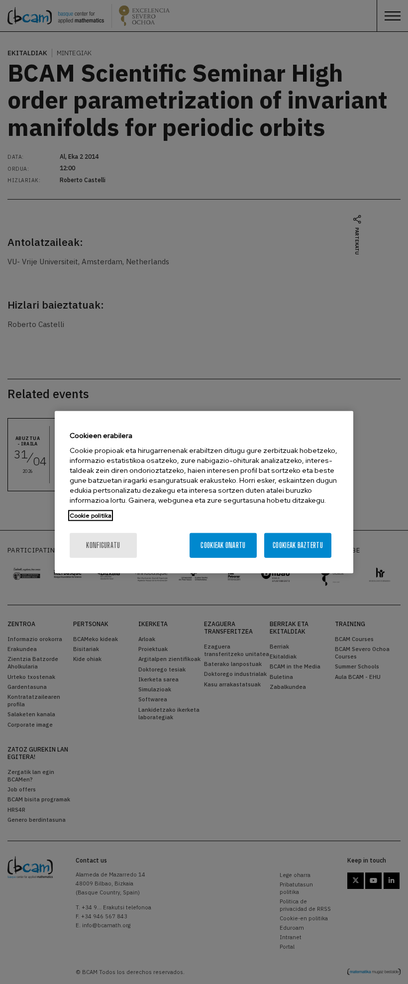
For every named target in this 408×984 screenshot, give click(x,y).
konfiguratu (103, 545)
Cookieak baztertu (298, 545)
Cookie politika (90, 516)
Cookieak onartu (223, 545)
